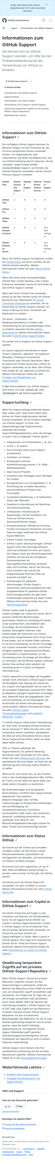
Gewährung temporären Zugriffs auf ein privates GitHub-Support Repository (25, 967)
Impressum (28, 1148)
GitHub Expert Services (32, 758)
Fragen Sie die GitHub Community (20, 1124)
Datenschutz (8, 1151)
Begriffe (41, 1148)
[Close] (47, 4)
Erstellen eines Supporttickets (28, 335)
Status (19, 1151)
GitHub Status (13, 261)
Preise (27, 1151)
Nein (20, 1106)
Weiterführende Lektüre (21, 1067)
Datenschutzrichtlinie (10, 1111)
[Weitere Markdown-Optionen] (31, 81)
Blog (31, 1154)
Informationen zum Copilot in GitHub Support (26, 904)
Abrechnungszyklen (17, 604)
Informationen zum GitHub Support (37, 28)
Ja (9, 1106)
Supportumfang (15, 402)
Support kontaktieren (15, 1128)
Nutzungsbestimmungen (34, 1058)
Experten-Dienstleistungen (14, 1154)
